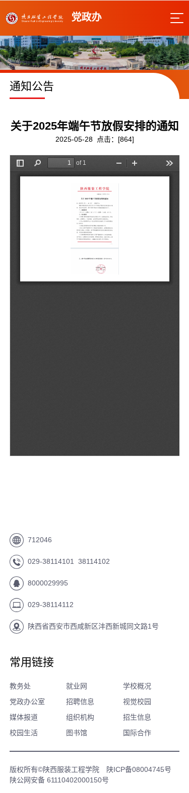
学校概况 (137, 686)
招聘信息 (80, 702)
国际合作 (137, 733)
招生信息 (137, 717)
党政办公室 (27, 702)
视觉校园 (137, 702)
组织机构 (80, 717)
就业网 (76, 686)
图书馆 (76, 733)
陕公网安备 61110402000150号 (59, 780)
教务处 (20, 686)
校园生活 (24, 733)
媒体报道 (24, 717)
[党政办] (35, 22)
